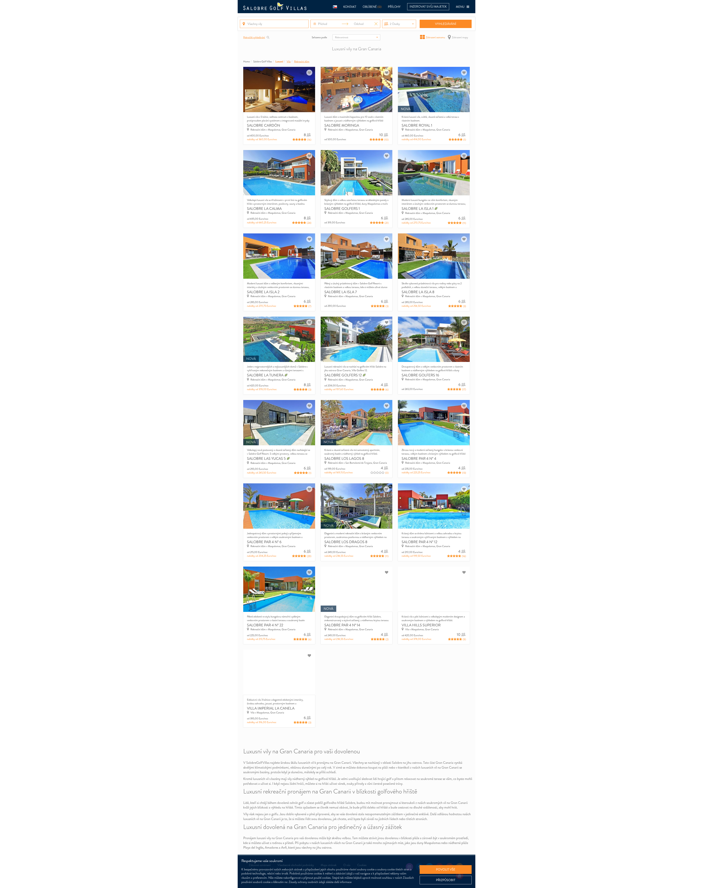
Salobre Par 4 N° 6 (264, 542)
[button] (335, 6)
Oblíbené (372, 7)
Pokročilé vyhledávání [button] (254, 37)
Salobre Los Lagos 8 (344, 458)
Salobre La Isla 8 (418, 292)
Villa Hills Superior (421, 625)
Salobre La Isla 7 (340, 292)
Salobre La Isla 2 (263, 292)
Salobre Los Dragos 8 (345, 542)
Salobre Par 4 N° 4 (419, 458)
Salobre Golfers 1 (342, 208)
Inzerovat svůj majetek (428, 6)
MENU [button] (461, 7)
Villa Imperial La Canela (270, 708)
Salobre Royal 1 (417, 125)
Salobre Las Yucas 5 (266, 458)
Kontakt (349, 7)
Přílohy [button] (394, 7)
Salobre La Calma (264, 208)
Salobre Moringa (341, 125)
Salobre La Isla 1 (418, 208)
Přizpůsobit (445, 880)
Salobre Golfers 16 (420, 375)
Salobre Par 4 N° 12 (419, 542)
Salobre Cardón (263, 125)
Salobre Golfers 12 (343, 375)
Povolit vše (445, 869)
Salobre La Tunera (265, 375)
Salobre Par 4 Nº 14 (342, 625)
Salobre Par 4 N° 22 (265, 625)
